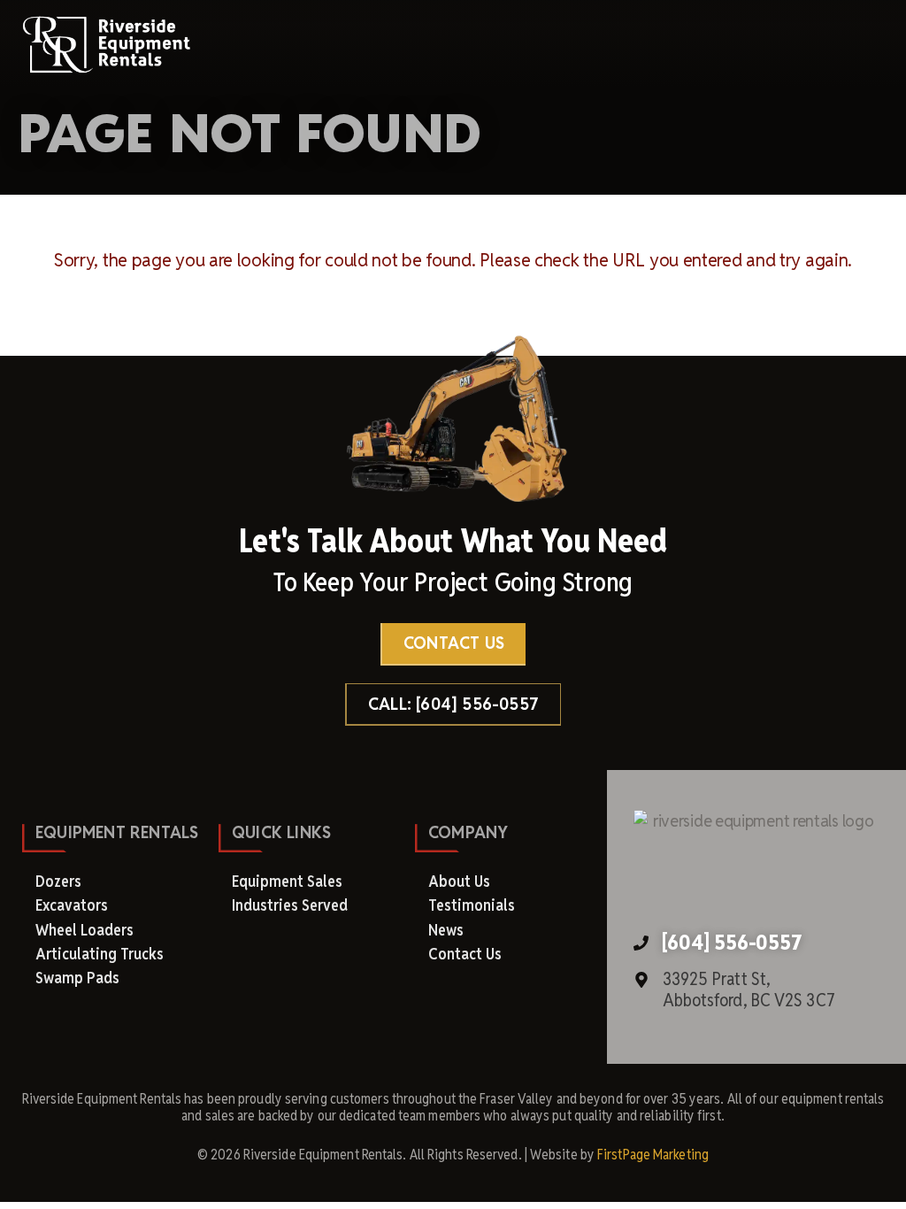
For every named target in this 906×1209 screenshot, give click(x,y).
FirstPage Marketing (653, 1154)
